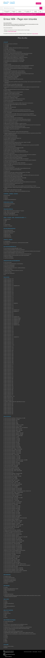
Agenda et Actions (7, 613)
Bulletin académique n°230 (8, 390)
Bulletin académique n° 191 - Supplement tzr (11, 337)
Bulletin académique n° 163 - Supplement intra (12, 285)
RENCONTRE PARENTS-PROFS (9, 203)
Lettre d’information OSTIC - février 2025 (11, 499)
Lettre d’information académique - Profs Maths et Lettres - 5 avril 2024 (15, 460)
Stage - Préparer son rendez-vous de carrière (11, 212)
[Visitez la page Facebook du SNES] (21, 651)
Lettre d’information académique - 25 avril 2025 (12, 513)
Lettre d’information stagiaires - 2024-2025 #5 (12, 493)
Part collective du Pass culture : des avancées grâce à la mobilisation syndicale (17, 127)
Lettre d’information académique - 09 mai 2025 (12, 516)
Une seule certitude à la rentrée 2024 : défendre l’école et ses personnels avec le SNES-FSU (19, 113)
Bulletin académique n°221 (8, 380)
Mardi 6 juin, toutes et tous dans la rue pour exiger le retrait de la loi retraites (16, 628)
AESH (5, 616)
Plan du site (39, 651)
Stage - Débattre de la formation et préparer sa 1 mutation (14, 210)
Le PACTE (5, 62)
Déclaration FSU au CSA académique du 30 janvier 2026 (13, 176)
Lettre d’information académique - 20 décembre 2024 (13, 495)
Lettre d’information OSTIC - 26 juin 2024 (11, 465)
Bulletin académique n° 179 (8, 307)
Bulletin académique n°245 (8, 412)
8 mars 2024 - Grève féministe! (9, 49)
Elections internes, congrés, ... (9, 646)
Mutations (6, 196)
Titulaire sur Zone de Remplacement (10, 199)
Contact (5, 600)
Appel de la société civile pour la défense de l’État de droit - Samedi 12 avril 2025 (17, 142)
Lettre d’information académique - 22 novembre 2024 (13, 488)
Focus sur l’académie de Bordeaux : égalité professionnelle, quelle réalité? (16, 131)
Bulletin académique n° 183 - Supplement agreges (12, 318)
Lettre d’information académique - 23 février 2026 (12, 553)
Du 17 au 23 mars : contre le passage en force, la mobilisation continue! (16, 624)
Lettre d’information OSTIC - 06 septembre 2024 (12, 469)
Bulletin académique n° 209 (8, 362)
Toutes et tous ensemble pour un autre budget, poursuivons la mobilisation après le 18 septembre (20, 160)
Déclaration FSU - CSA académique (10, 139)
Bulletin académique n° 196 (8, 343)
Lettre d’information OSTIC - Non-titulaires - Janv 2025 (13, 497)
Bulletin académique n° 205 (8, 357)
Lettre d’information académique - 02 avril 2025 (12, 508)
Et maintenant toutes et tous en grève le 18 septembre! (13, 157)
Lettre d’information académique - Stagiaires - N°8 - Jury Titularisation (16, 427)
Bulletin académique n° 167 (8, 291)
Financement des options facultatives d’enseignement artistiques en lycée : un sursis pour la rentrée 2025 (21, 145)
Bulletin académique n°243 (8, 409)
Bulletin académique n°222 (8, 381)
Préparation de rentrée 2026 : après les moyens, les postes (13, 180)
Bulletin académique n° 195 (8, 342)
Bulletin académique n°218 (8, 376)
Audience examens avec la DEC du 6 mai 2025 (11, 149)
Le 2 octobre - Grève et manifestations (10, 161)
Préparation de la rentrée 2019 (9, 266)
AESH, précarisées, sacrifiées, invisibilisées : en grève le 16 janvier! (15, 123)
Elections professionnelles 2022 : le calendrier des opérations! (14, 249)
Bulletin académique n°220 (8, 378)
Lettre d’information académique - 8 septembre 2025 (13, 534)
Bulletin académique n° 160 (8, 280)
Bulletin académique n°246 (8, 413)
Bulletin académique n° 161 (8, 281)
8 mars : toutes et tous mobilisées (9, 50)
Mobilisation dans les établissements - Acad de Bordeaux (13, 263)
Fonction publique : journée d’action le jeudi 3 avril (12, 138)
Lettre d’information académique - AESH (11, 422)
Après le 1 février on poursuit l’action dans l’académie (13, 94)
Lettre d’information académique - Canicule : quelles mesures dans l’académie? (17, 565)
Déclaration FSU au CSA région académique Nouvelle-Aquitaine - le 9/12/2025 (17, 172)
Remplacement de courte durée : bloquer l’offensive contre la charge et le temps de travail (19, 73)
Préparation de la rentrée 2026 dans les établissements (13, 179)
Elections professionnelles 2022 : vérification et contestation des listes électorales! (17, 254)
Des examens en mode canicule (9, 153)
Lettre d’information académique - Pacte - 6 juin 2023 (13, 428)
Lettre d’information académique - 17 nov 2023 (12, 438)
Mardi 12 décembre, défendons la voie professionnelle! (13, 85)
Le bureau (6, 623)
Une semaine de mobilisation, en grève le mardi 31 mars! (13, 183)
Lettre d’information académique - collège (11, 423)
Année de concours (7, 205)
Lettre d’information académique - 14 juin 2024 (12, 464)
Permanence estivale (7, 64)
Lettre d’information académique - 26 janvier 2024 (12, 451)
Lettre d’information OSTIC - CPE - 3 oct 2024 (11, 474)
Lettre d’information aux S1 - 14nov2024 (11, 487)
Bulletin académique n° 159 (8, 278)
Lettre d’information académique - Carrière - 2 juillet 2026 (13, 569)
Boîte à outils (6, 611)
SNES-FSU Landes (7, 234)
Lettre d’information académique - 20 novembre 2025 (13, 545)
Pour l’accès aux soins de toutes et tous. (10, 135)
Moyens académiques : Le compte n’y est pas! (11, 96)
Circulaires (6, 636)
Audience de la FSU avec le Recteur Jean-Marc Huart (12, 143)
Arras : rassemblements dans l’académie (10, 77)
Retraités (5, 647)
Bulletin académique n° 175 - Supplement (11, 303)
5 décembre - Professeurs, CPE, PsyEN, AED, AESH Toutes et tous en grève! (16, 47)
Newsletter (6, 583)
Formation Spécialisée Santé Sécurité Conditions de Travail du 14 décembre (16, 89)
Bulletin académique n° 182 (8, 314)
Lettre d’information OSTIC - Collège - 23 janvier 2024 (13, 449)
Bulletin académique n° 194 (8, 341)
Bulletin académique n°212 (8, 366)
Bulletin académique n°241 (8, 407)
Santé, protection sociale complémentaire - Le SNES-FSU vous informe (15, 57)
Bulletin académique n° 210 (8, 363)
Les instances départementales (9, 577)
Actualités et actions (7, 576)
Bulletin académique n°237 (8, 400)
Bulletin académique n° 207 (8, 359)
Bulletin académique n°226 (8, 385)
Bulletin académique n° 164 (8, 287)
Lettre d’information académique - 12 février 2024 (12, 453)
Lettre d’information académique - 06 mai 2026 (12, 559)
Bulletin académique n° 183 (8, 315)
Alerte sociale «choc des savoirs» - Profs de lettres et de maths (14, 98)
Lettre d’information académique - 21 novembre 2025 (13, 547)
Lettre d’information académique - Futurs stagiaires (12, 515)
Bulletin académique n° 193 (8, 339)
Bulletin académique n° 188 (8, 331)
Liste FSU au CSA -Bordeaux (9, 258)
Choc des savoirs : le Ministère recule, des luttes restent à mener (14, 126)
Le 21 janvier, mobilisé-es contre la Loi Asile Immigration (13, 92)
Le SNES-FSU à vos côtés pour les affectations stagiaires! (13, 531)
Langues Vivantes (7, 224)
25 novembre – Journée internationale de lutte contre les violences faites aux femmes (18, 53)
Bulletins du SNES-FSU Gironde (9, 590)
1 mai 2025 (6, 45)
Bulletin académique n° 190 (8, 334)
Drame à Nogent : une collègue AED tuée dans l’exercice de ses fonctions (16, 151)
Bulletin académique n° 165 (8, 288)
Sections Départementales (8, 230)
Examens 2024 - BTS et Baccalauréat (10, 107)
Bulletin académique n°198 (8, 370)
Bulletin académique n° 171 (8, 296)
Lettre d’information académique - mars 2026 (11, 557)
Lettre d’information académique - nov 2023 (11, 437)
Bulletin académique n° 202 (8, 353)
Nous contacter (6, 244)
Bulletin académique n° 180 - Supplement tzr (11, 311)
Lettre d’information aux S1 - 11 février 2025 (11, 500)
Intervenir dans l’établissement (9, 273)
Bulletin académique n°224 (8, 384)
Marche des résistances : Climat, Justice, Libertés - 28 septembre (14, 162)
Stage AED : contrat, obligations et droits (11, 214)
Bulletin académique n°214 (8, 369)
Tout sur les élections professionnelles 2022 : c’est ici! (13, 248)
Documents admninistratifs (8, 581)
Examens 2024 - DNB (7, 105)
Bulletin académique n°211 (8, 365)
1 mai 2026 (6, 46)
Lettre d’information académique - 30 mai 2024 (12, 462)
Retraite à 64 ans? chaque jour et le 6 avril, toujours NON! (13, 625)
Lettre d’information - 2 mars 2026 (10, 554)
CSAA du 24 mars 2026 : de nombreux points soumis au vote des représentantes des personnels (20, 181)
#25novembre (6, 80)
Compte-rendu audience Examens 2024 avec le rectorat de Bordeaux (15, 104)
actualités (6, 602)
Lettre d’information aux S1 (9, 472)
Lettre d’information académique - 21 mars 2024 (12, 458)
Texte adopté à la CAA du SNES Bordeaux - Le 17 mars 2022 (14, 61)
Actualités (6, 587)
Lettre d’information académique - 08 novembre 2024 (13, 484)
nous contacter (35, 33)
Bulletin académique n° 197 (8, 346)
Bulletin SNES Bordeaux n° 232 (9, 396)
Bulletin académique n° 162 (8, 283)
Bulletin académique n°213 (8, 367)
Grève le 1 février (7, 90)
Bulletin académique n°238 (8, 403)
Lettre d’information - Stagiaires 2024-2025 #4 (12, 485)
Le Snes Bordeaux (7, 241)
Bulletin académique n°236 (8, 399)
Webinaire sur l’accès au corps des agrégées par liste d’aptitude (14, 550)
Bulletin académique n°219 (8, 377)
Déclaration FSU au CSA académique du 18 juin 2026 (12, 189)
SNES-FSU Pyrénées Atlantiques (9, 231)
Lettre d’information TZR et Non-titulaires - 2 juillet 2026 (13, 568)
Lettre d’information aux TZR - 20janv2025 (11, 496)
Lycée (5, 221)
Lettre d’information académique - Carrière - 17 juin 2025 (13, 524)
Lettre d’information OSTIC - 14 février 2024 (11, 454)
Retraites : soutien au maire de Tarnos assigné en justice (13, 631)
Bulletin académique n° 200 (8, 350)
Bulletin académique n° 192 (8, 338)
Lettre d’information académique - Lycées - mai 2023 (13, 426)
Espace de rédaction (8, 656)
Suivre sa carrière (7, 195)
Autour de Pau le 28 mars (8, 269)
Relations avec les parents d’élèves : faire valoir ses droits (13, 79)
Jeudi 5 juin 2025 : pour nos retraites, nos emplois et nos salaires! (15, 150)
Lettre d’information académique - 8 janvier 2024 (12, 446)
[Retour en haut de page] (4, 654)
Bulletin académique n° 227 (8, 386)
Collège (5, 220)
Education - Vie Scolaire (8, 226)
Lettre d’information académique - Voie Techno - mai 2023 (13, 424)
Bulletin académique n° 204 (8, 355)
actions (5, 607)
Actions (5, 591)
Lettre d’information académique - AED (10, 420)
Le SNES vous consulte (8, 108)
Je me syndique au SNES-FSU (9, 116)
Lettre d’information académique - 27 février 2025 (12, 503)
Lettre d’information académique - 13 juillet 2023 (12, 431)
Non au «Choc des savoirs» (8, 101)
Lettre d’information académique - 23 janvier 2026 (12, 551)
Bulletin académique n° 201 (8, 351)
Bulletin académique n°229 (8, 389)
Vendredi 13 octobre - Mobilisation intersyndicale (12, 75)
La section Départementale (8, 621)
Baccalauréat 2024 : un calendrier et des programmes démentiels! (15, 72)
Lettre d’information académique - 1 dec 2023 (12, 439)
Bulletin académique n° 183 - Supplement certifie (12, 319)
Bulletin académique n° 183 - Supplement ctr (11, 323)
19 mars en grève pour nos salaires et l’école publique (13, 52)
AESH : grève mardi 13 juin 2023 (9, 629)
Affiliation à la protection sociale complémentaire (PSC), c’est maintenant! (16, 158)
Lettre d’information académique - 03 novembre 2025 (13, 542)
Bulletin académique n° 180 (8, 308)
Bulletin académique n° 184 (8, 326)
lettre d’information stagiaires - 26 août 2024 (11, 468)
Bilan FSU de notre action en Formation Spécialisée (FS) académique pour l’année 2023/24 (19, 111)
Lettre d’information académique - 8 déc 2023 (11, 442)
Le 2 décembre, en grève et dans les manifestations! (12, 169)
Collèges (5, 640)
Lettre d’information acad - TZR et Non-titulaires (12, 562)
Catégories (6, 198)
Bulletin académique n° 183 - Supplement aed (11, 316)
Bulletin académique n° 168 (8, 292)
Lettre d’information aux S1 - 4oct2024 (10, 477)
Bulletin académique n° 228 (8, 388)
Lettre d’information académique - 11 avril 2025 (12, 509)
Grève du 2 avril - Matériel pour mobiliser (11, 97)
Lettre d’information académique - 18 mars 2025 (12, 505)
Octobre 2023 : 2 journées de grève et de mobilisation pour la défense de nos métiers (18, 68)
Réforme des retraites (8, 271)
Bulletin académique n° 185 (8, 327)
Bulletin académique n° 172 (8, 297)
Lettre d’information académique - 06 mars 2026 (12, 555)
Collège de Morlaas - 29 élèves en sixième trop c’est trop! (13, 270)
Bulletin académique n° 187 (8, 330)
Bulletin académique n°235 (8, 397)
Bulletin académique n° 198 (8, 347)
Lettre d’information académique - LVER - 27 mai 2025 (13, 520)
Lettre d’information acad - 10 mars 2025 (11, 504)
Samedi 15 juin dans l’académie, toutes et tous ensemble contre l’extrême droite (17, 109)
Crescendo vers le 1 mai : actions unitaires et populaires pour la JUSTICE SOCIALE (18, 627)
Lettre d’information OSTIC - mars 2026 (10, 558)
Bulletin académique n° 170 (8, 295)
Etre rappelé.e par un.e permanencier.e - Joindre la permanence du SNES (16, 242)
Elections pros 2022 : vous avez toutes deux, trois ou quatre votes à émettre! (16, 255)
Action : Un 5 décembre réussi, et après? (11, 122)
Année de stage (6, 206)
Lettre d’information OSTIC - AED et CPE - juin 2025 (12, 522)
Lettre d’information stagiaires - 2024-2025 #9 (12, 519)
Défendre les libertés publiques (9, 167)
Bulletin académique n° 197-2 (9, 345)
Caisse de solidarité (7, 69)
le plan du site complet (12, 31)
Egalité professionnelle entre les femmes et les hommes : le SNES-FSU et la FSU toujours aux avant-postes (21, 175)
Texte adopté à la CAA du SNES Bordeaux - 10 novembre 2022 (14, 60)
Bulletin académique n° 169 (8, 293)
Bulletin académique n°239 (8, 404)
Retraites (5, 592)
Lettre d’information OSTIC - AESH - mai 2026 (11, 561)
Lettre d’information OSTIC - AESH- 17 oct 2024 (12, 482)
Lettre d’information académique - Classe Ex (11, 535)
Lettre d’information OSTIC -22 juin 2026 (11, 566)
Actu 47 (5, 614)
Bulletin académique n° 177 (8, 304)
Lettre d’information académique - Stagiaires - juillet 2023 (13, 433)
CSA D (5, 605)
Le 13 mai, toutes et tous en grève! (10, 146)
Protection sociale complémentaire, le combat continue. (13, 100)
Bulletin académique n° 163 (8, 284)
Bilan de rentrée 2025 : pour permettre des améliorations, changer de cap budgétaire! (18, 164)
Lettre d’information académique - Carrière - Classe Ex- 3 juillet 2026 (15, 570)
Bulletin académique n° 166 (8, 289)
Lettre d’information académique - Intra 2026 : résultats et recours (15, 563)
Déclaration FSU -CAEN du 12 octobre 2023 (11, 76)
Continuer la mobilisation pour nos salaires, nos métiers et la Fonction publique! (17, 120)
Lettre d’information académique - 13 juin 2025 (12, 523)
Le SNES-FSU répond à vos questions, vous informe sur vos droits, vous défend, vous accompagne (20, 115)
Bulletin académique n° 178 (8, 305)
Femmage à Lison (7, 171)
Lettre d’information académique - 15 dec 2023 (12, 443)
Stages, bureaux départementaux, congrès (11, 588)
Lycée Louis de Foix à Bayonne (9, 141)
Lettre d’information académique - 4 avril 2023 (12, 419)
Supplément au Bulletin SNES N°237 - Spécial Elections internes (14, 401)
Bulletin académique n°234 (8, 393)
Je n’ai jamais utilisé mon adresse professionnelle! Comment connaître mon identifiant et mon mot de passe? (22, 251)
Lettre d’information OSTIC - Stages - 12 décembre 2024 (13, 492)
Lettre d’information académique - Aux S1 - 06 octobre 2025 (14, 540)
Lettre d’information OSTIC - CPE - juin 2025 (11, 527)
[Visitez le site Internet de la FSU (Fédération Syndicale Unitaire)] (9, 655)
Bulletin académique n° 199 (8, 349)
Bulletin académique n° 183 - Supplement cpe (11, 322)
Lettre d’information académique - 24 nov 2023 (12, 441)
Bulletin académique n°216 (8, 373)
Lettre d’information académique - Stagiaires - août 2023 (13, 434)
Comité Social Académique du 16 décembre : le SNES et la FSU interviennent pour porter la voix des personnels (22, 124)
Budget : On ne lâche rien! (8, 165)
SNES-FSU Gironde (7, 235)
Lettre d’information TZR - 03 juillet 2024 (11, 466)
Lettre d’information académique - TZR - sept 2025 (12, 538)
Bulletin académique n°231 (8, 394)
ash (5, 223)
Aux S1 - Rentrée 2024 (8, 112)
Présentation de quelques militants (10, 580)
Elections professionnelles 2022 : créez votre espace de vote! (14, 252)
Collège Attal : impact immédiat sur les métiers (12, 93)
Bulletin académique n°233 (8, 392)
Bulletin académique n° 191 (8, 335)
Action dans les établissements (9, 265)
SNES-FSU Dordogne (7, 237)
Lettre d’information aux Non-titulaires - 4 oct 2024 (12, 476)
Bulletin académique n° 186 (8, 328)
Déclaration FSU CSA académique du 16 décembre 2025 (13, 173)
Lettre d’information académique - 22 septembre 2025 (13, 539)
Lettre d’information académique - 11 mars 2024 (12, 457)
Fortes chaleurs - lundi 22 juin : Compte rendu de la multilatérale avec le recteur (17, 191)
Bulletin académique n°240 (8, 405)
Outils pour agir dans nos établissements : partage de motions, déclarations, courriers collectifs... (20, 633)
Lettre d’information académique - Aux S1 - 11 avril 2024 (13, 461)
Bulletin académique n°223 (8, 382)
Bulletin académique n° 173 (8, 299)
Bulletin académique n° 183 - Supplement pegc (12, 324)
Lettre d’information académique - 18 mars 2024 (12, 455)
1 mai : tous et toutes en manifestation (11, 43)
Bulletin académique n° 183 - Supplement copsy (12, 320)
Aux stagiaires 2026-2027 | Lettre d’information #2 (12, 572)
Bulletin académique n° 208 (8, 361)
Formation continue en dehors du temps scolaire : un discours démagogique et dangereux (19, 65)
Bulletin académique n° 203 (8, 354)
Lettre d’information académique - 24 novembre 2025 (13, 546)
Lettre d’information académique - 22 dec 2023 (12, 445)
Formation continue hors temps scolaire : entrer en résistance (14, 71)
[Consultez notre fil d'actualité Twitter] (22, 651)
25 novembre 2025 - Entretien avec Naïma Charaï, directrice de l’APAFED (16, 54)
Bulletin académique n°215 (8, 372)
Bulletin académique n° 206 (8, 358)
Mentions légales (34, 651)
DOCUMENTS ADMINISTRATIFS (9, 606)
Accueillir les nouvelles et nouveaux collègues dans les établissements (15, 156)
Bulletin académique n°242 (8, 408)
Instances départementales (8, 594)
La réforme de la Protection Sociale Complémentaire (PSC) (13, 147)
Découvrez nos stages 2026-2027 (9, 213)
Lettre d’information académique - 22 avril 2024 (12, 512)
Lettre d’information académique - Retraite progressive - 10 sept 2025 (15, 536)
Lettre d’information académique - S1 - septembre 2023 (13, 435)
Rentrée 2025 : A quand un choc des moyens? (11, 129)
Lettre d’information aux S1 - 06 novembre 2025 (12, 543)
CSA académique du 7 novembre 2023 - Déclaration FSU (13, 84)
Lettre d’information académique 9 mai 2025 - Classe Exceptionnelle (15, 518)
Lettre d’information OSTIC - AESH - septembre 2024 (13, 470)
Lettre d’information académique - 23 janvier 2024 (12, 450)
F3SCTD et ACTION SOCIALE (9, 603)
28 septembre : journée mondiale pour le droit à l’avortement (14, 56)
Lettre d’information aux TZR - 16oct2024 (11, 481)
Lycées (5, 639)
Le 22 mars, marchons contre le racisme (10, 137)
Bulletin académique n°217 (8, 374)
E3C (5, 274)
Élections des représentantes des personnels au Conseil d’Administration (16, 66)
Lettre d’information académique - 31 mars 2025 (12, 507)
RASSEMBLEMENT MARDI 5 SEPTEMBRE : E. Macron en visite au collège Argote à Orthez (18, 632)
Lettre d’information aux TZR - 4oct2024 (11, 478)
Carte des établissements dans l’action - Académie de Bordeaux (14, 267)
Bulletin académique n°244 (8, 411)
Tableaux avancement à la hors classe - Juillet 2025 (12, 530)
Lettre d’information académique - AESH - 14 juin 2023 (13, 430)
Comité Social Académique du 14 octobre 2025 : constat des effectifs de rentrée (17, 168)
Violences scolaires (7, 219)
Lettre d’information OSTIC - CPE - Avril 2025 (11, 511)
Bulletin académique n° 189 (8, 332)
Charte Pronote (6, 130)
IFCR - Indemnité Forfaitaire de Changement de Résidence (14, 58)
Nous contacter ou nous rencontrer (10, 579)
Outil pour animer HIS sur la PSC (9, 184)
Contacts (5, 617)
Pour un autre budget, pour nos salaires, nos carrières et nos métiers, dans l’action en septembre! (20, 154)
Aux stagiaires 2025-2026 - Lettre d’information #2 (12, 532)
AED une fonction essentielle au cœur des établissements (13, 117)
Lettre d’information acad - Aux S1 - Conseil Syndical (13, 501)
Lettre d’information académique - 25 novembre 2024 (13, 489)
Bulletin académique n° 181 (8, 312)
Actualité (5, 635)
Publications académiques (8, 256)
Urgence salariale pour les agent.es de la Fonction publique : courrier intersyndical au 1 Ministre (20, 186)
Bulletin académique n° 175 (8, 301)
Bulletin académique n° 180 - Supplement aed (11, 310)
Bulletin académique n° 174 (8, 300)
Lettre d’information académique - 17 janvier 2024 (12, 447)
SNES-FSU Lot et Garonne (8, 233)
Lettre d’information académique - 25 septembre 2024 (13, 473)
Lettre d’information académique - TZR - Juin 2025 (12, 526)
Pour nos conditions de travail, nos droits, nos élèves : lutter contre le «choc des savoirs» (18, 103)
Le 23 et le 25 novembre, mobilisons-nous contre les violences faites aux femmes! (17, 119)
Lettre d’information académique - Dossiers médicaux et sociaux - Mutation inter (17, 491)
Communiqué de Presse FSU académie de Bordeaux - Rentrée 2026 (15, 177)
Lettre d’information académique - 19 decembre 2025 (13, 549)
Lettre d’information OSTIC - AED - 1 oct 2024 (11, 480)
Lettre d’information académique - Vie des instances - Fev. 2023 (14, 418)
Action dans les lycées (8, 262)
